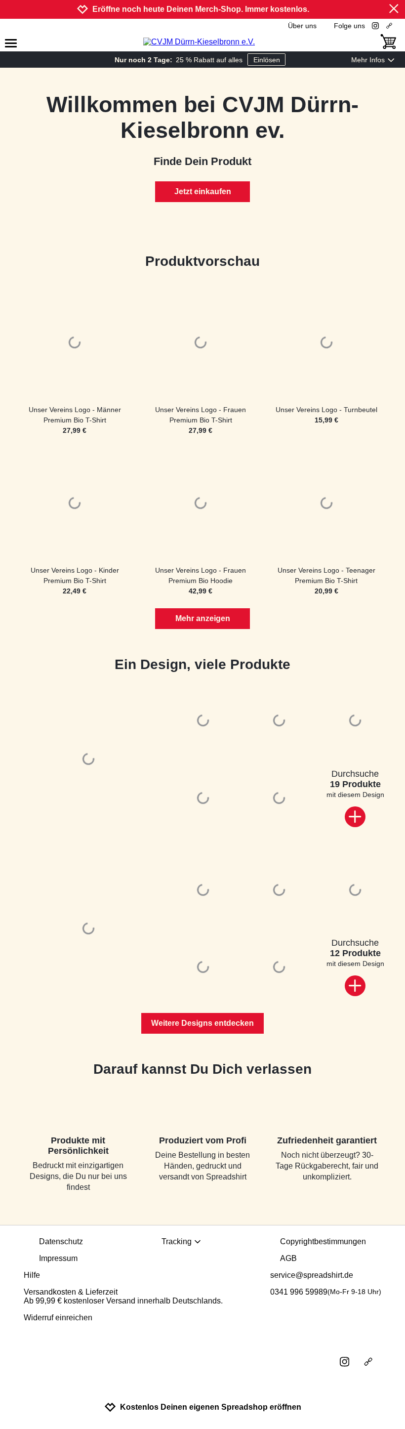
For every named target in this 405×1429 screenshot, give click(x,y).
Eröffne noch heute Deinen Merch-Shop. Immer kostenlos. (200, 9)
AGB (288, 1258)
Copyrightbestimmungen (323, 1241)
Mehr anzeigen (202, 618)
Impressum (58, 1258)
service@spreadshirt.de (311, 1275)
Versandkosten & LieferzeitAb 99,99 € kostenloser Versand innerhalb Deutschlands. (123, 1296)
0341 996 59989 (325, 1292)
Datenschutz (61, 1241)
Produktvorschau (202, 261)
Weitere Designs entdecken (202, 1023)
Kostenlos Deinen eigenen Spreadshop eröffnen (210, 1407)
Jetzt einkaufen (202, 191)
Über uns (302, 26)
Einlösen (266, 60)
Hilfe (32, 1275)
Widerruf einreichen (58, 1317)
